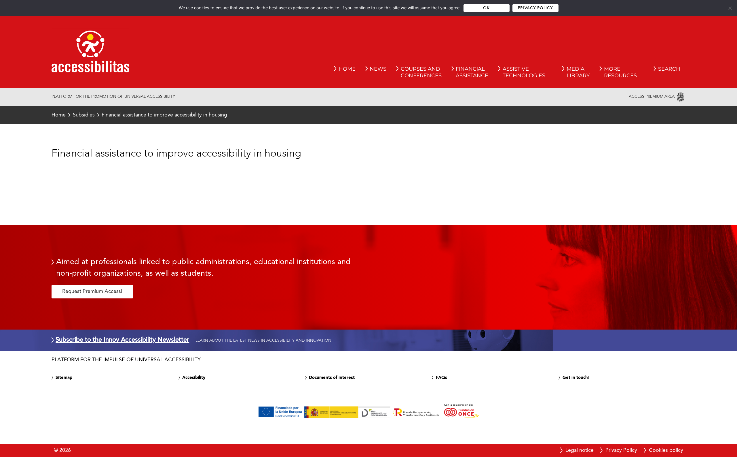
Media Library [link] (578, 72)
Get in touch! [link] (576, 378)
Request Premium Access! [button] (92, 291)
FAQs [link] (441, 378)
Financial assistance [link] (472, 72)
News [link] (378, 69)
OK (486, 8)
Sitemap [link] (64, 378)
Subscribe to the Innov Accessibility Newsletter (122, 340)
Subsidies (84, 115)
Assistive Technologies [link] (524, 72)
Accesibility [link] (193, 378)
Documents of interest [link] (332, 378)
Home (59, 115)
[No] (730, 8)
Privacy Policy (535, 8)
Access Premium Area (652, 97)
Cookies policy (666, 450)
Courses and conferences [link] (421, 72)
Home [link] (347, 69)
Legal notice (579, 450)
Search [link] (669, 69)
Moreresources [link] (620, 72)
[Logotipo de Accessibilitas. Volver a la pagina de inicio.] (90, 53)
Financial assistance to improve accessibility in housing (139, 115)
